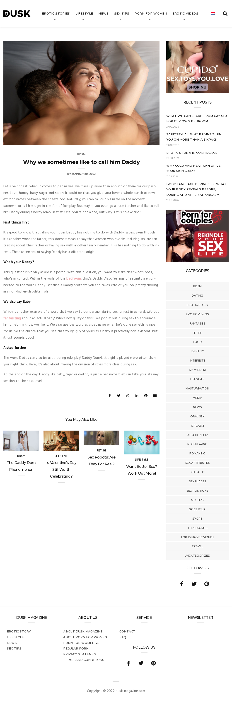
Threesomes (197, 528)
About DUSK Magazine (82, 631)
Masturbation (197, 388)
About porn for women (85, 637)
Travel (197, 546)
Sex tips (121, 13)
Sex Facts (197, 472)
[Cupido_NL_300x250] (197, 92)
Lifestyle (84, 13)
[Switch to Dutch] (213, 13)
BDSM (197, 286)
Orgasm (197, 425)
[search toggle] (225, 13)
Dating (197, 295)
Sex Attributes (197, 462)
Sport (197, 518)
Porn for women (151, 13)
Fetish (197, 333)
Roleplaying (197, 444)
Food (197, 342)
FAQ (122, 637)
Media (197, 397)
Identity (197, 351)
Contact (127, 631)
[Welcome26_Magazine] (197, 260)
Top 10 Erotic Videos (197, 537)
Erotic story (197, 305)
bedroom (73, 278)
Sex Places (197, 481)
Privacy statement (80, 654)
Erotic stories (56, 13)
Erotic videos (185, 13)
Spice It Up (197, 509)
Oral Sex (197, 416)
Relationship (197, 435)
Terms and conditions (83, 660)
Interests (197, 360)
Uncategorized (197, 555)
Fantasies (197, 323)
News (103, 13)
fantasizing (12, 318)
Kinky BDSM (197, 370)
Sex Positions (197, 490)
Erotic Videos (197, 314)
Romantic (197, 453)
